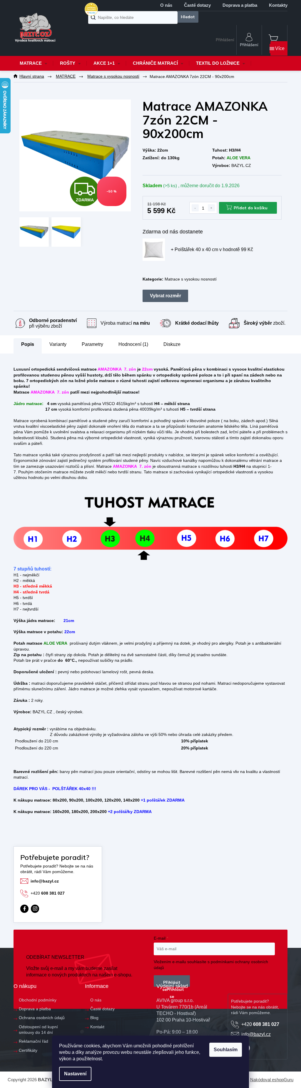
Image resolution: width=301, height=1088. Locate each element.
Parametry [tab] (92, 344)
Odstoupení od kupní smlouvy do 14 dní (38, 1029)
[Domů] (32, 76)
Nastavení (75, 1073)
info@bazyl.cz (45, 881)
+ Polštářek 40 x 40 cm (212, 249)
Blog (94, 1017)
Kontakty (278, 5)
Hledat (188, 17)
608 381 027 (48, 893)
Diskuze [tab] (171, 344)
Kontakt (97, 1026)
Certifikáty (28, 1050)
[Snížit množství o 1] (195, 207)
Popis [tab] (27, 344)
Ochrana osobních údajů (42, 1017)
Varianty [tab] (57, 344)
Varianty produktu (165, 296)
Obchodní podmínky (37, 1000)
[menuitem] (33, 63)
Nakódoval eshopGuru (271, 1079)
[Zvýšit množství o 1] (211, 207)
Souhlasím (226, 1049)
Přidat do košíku (250, 207)
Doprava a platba (240, 5)
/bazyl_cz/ (35, 909)
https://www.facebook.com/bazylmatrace (24, 909)
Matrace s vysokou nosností (191, 279)
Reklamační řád (33, 1041)
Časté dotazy (197, 5)
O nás (166, 5)
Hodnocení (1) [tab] (133, 344)
